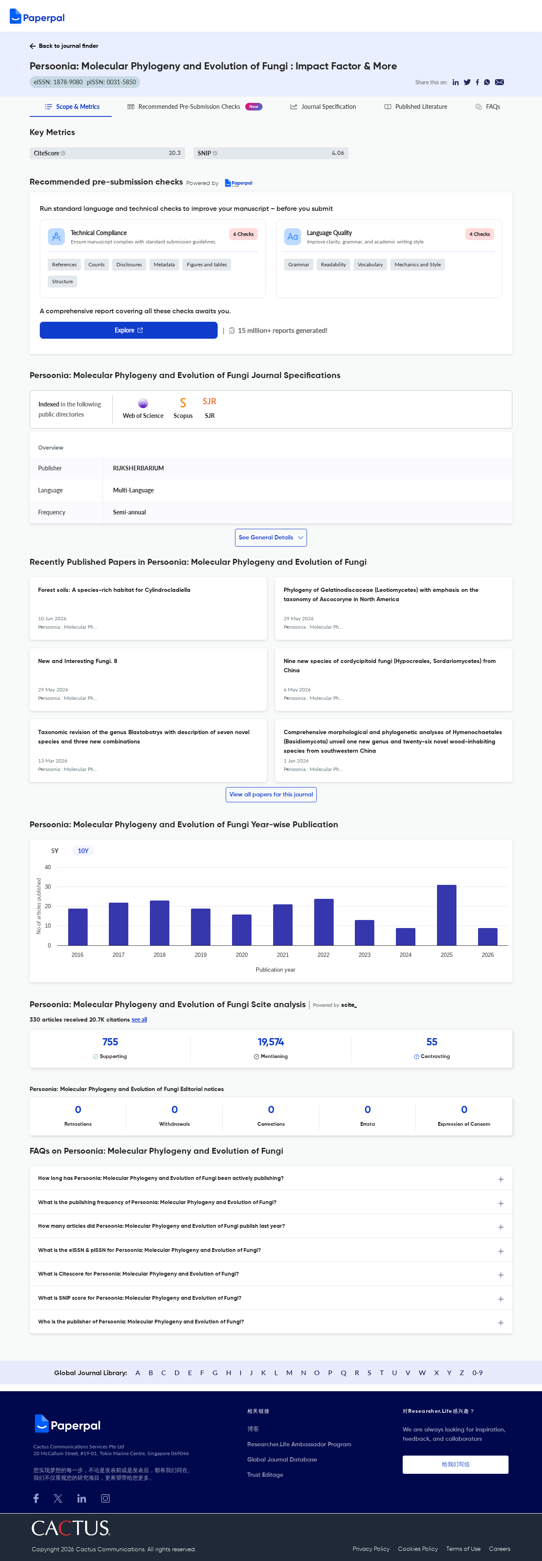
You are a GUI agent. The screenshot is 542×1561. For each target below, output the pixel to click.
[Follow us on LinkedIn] (81, 1497)
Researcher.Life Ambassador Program (299, 1445)
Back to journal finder (68, 46)
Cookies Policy (418, 1549)
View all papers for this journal (271, 795)
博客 (253, 1429)
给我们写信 (456, 1464)
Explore (124, 330)
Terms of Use (463, 1549)
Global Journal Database (282, 1460)
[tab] (271, 1178)
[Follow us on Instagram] (105, 1497)
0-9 (478, 1372)
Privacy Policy (371, 1549)
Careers (499, 1549)
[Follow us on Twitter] (58, 1497)
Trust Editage (265, 1475)
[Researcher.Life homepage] (114, 1423)
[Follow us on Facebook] (36, 1497)
